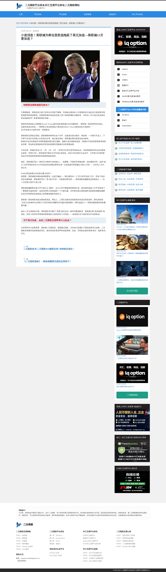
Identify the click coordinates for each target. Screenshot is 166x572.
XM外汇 (125, 80)
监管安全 (122, 174)
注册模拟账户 (138, 148)
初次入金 (122, 179)
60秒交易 (131, 184)
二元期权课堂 (132, 395)
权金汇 (124, 120)
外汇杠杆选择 (123, 159)
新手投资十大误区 (125, 535)
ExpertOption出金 (56, 555)
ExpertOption (126, 126)
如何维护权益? (137, 159)
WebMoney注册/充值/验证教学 (133, 102)
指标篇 (21, 538)
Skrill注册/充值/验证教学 (131, 96)
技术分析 (139, 184)
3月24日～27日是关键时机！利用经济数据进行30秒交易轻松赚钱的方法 (132, 227)
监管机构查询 (123, 154)
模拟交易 (137, 174)
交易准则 (130, 190)
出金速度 (130, 179)
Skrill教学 (22, 549)
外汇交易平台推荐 (92, 561)
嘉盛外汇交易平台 (89, 538)
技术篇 (21, 535)
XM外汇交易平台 (89, 535)
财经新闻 (24, 23)
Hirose (55, 541)
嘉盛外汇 (125, 85)
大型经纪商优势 (124, 148)
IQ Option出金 (54, 553)
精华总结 (122, 190)
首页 (18, 23)
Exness (124, 74)
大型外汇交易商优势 (93, 558)
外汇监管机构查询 (92, 555)
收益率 (130, 174)
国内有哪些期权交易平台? (125, 385)
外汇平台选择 (123, 143)
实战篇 (21, 541)
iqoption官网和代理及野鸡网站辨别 (128, 329)
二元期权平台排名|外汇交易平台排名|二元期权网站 (52, 5)
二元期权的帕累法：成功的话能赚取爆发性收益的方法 (132, 280)
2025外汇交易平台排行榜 (92, 544)
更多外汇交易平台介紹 (130, 91)
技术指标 (122, 184)
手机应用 (139, 179)
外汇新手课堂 (132, 291)
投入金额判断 (136, 143)
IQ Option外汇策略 (125, 546)
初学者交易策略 (125, 538)
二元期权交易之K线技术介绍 (126, 357)
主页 (21, 14)
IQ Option (125, 115)
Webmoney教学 (24, 546)
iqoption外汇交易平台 (90, 541)
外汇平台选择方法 (92, 553)
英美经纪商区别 (137, 154)
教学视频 (139, 190)
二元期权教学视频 (125, 544)
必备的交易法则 (125, 541)
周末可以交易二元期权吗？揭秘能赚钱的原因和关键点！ (132, 253)
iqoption (125, 69)
